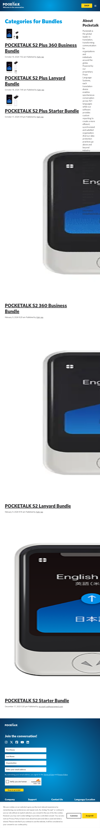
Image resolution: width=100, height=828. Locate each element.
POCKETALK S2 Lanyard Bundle (38, 506)
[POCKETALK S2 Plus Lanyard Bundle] (12, 74)
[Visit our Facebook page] (17, 742)
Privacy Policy (63, 774)
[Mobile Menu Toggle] (95, 6)
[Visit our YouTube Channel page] (23, 742)
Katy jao (40, 57)
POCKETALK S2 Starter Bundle (37, 700)
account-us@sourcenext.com (51, 706)
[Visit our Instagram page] (6, 742)
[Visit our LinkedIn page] (27, 742)
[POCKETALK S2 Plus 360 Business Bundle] (12, 41)
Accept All (89, 816)
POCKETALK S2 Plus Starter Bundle (42, 111)
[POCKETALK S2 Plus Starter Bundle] (12, 107)
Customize (74, 816)
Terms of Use (49, 774)
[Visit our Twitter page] (12, 742)
